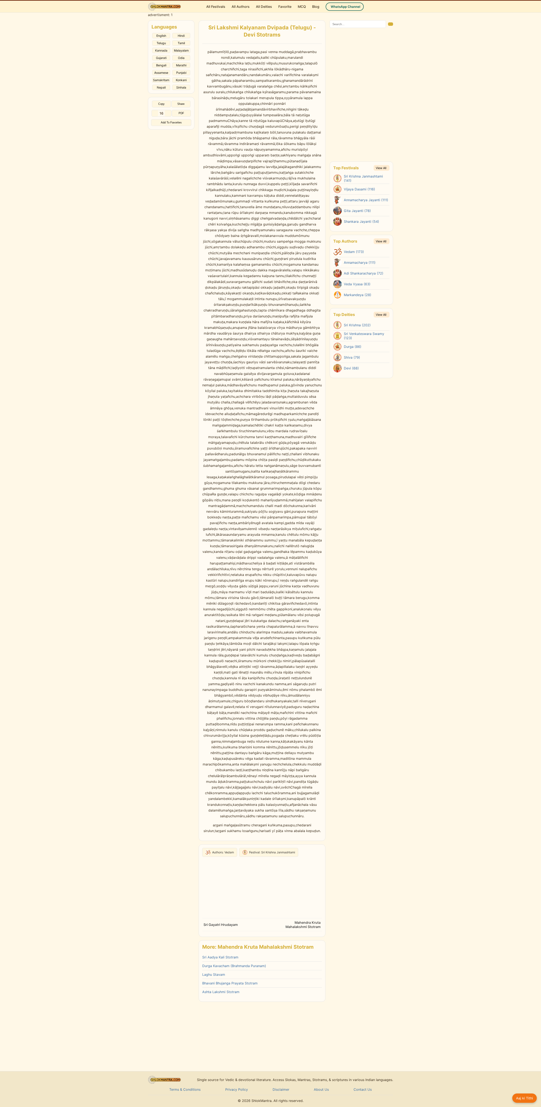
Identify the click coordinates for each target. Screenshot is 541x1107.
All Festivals (215, 6)
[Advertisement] (171, 193)
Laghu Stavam (213, 974)
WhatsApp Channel (345, 7)
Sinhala (181, 87)
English (161, 35)
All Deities (264, 6)
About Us (321, 1089)
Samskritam (161, 80)
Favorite (284, 6)
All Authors (241, 6)
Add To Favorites (171, 122)
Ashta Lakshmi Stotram (220, 992)
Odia (181, 58)
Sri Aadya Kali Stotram (220, 957)
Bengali (161, 65)
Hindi (181, 35)
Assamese (161, 72)
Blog (315, 6)
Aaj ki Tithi (524, 1098)
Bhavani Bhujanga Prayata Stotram (230, 983)
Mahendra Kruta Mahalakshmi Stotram (303, 924)
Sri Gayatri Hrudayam (221, 924)
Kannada (161, 50)
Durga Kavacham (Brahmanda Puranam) (234, 966)
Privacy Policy (236, 1089)
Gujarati (161, 58)
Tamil (181, 43)
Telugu (161, 43)
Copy (161, 104)
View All (381, 168)
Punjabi (181, 72)
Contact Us (363, 1089)
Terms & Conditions (185, 1089)
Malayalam (181, 50)
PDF (181, 113)
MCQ (302, 6)
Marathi (181, 65)
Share (180, 104)
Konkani (181, 80)
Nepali (161, 87)
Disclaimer (281, 1089)
